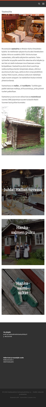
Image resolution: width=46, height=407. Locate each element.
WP (18, 397)
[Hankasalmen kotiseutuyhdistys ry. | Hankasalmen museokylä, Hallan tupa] (6, 3)
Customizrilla (32, 397)
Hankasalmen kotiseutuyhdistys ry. (20, 392)
